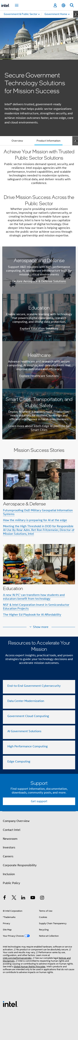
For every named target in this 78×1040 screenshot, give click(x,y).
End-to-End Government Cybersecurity (34, 686)
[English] (63, 5)
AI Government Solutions (24, 731)
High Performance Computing (27, 746)
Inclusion (9, 874)
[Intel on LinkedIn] (23, 898)
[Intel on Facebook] (4, 898)
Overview (17, 140)
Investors (9, 847)
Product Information (48, 140)
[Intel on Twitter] (14, 898)
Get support (39, 801)
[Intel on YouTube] (33, 898)
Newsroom (10, 839)
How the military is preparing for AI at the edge (35, 520)
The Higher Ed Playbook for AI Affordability (32, 615)
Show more (40, 627)
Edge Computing (18, 761)
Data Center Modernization (25, 701)
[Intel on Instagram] (42, 898)
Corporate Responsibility (20, 865)
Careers (8, 856)
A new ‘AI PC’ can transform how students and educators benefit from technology (34, 597)
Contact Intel (11, 830)
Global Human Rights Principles (29, 966)
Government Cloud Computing (28, 716)
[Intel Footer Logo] (10, 1004)
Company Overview (16, 821)
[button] (39, 534)
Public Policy (11, 883)
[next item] (75, 14)
